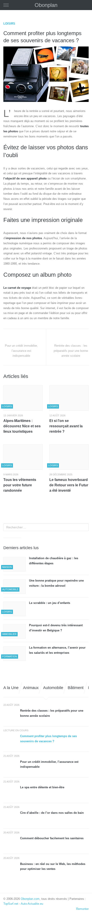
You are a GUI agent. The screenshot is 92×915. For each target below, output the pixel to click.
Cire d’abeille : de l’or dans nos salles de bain (52, 812)
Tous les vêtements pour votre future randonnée (19, 485)
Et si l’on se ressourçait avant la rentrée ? (66, 426)
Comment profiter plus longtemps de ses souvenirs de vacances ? (48, 738)
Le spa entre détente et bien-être (42, 787)
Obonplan (46, 5)
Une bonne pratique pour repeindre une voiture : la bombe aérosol (56, 583)
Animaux (31, 687)
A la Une (11, 687)
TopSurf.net (10, 903)
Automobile (53, 687)
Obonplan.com (30, 898)
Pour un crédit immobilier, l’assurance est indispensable (49, 764)
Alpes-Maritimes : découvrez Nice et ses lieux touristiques (22, 426)
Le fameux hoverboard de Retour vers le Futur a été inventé (68, 485)
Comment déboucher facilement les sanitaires (52, 838)
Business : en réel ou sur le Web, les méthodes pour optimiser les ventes (52, 866)
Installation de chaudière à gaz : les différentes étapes (53, 561)
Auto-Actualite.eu (32, 903)
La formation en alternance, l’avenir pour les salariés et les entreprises (57, 650)
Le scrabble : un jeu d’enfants (50, 603)
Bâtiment (76, 687)
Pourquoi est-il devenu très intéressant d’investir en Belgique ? (56, 628)
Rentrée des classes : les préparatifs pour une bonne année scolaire (51, 713)
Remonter (82, 909)
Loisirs (9, 23)
